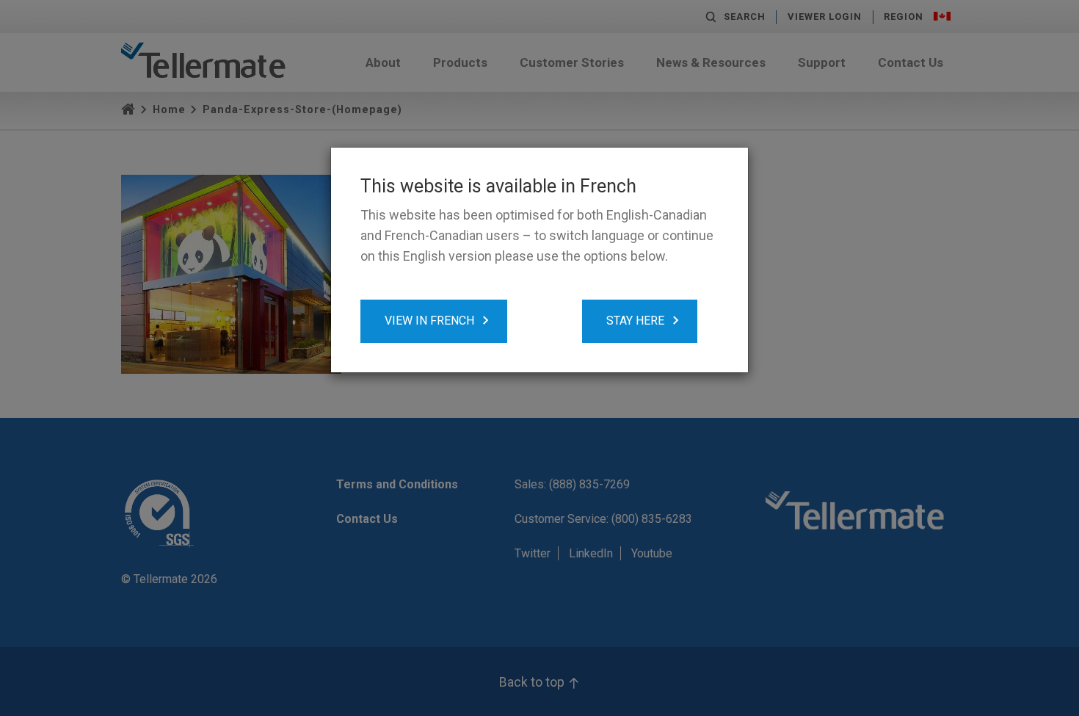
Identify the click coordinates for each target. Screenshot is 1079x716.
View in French (429, 321)
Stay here (635, 321)
